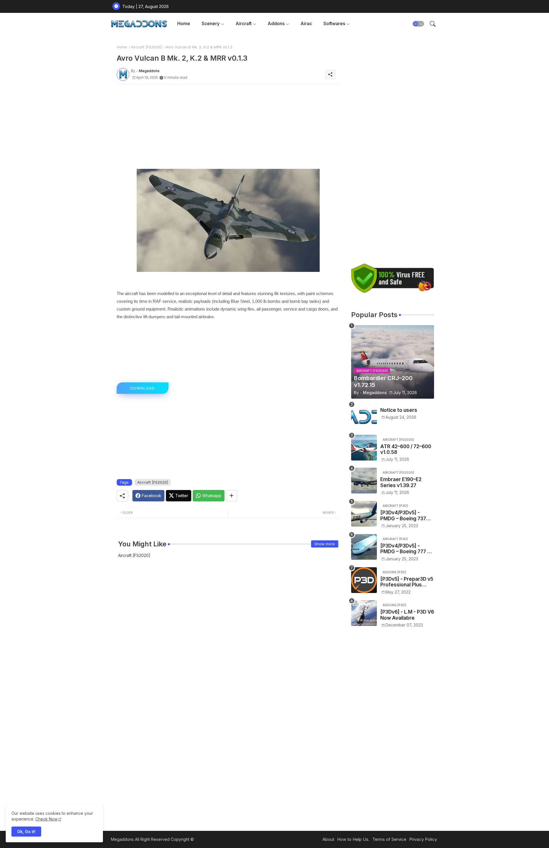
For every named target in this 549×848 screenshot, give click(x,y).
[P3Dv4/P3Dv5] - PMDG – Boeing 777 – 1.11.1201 (405, 549)
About (328, 839)
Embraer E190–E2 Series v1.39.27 (400, 482)
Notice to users (398, 410)
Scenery (211, 23)
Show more (325, 543)
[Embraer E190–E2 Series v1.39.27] (364, 480)
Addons (276, 23)
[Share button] (231, 495)
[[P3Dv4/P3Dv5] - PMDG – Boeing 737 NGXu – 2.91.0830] (364, 514)
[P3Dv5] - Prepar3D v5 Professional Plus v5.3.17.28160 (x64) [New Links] (406, 582)
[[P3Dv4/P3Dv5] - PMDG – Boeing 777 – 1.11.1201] (364, 547)
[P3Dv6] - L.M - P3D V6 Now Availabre (407, 614)
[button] (418, 24)
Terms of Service (389, 839)
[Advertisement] (228, 129)
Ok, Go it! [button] (26, 831)
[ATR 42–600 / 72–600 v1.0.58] (364, 447)
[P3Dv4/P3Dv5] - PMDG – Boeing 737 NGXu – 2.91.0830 (403, 515)
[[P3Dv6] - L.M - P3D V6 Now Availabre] (364, 613)
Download (142, 388)
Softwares (334, 23)
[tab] (184, 23)
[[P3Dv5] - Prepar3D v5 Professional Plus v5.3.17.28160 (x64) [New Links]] (364, 580)
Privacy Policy (423, 839)
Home (183, 23)
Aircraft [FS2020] (146, 47)
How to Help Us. (353, 839)
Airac (306, 23)
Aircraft (244, 23)
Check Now (46, 819)
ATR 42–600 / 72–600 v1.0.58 (405, 449)
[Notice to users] (364, 417)
